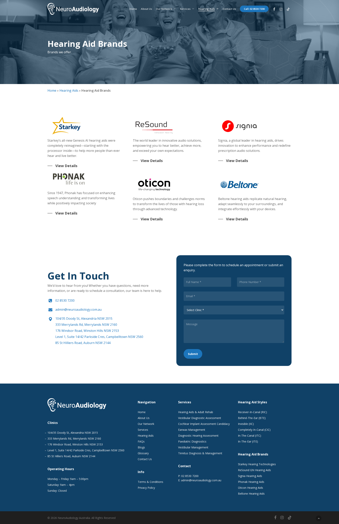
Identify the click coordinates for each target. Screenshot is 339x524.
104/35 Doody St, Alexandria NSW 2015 (83, 318)
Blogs (141, 447)
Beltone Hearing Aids (251, 493)
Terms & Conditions (150, 482)
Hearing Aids (68, 90)
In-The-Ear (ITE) (248, 441)
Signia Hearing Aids (250, 476)
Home (51, 90)
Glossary (143, 453)
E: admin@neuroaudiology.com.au (199, 480)
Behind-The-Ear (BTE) (252, 418)
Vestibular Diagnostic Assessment (199, 418)
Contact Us (145, 459)
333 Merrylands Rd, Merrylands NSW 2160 (86, 324)
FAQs (141, 441)
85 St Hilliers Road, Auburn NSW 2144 (82, 343)
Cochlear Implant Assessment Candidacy (204, 424)
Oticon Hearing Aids (250, 488)
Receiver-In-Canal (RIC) (252, 412)
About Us (143, 418)
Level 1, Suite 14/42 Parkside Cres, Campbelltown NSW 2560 (99, 337)
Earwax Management (191, 430)
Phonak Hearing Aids (251, 482)
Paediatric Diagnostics (192, 441)
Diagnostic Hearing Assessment (198, 435)
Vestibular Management (193, 447)
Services (143, 430)
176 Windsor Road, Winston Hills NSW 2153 (87, 331)
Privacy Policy (146, 488)
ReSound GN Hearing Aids (254, 470)
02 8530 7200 (65, 300)
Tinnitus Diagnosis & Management (200, 453)
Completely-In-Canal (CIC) (254, 430)
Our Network (146, 424)
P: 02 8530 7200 (188, 476)
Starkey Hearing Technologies (257, 464)
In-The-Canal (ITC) (249, 435)
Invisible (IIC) (246, 424)
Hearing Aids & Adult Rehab (195, 412)
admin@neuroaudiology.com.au (78, 309)
